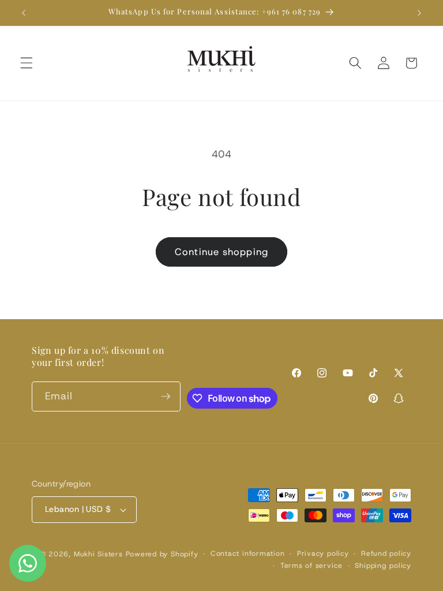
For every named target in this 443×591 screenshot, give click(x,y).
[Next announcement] (419, 12)
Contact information (248, 553)
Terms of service (311, 565)
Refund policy (386, 553)
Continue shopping (221, 251)
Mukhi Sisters (98, 554)
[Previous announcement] (23, 12)
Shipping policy (383, 565)
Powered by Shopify (162, 554)
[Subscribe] (165, 396)
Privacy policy (323, 553)
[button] (26, 63)
